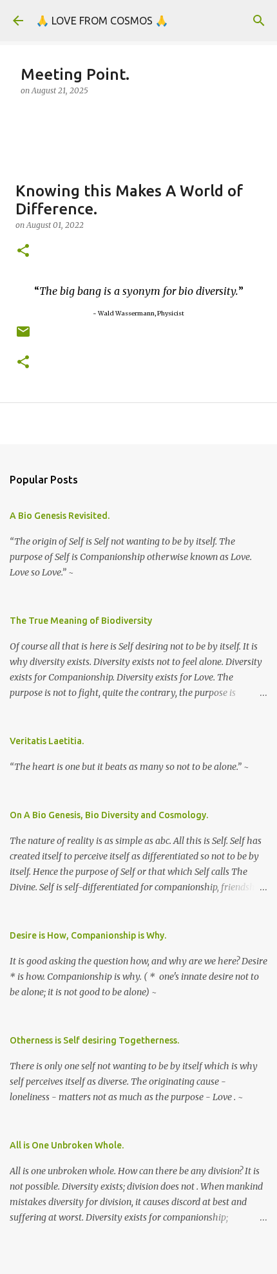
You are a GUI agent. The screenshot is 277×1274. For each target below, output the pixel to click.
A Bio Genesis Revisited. (60, 516)
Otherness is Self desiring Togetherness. (94, 1040)
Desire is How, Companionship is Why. (88, 935)
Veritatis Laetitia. (47, 741)
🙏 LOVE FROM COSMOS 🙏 (102, 20)
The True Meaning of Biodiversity (81, 620)
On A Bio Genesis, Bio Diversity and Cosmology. (109, 815)
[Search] (259, 20)
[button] (23, 251)
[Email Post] (23, 336)
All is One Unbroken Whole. (67, 1145)
